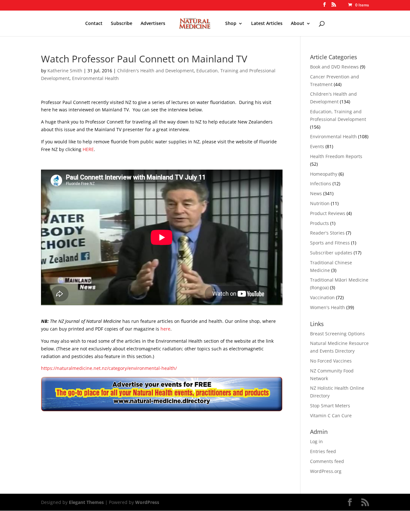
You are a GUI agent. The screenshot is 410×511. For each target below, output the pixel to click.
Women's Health (327, 307)
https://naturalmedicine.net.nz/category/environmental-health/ (109, 368)
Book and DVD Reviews (334, 67)
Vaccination (322, 297)
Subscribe (121, 23)
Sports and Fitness (330, 243)
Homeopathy (323, 174)
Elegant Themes (86, 502)
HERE (88, 149)
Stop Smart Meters (330, 406)
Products (319, 223)
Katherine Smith (64, 71)
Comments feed (327, 461)
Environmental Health (95, 78)
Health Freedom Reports (336, 156)
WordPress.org (325, 471)
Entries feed (323, 451)
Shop (230, 23)
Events (317, 146)
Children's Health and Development (155, 71)
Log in (316, 441)
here (165, 329)
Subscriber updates (331, 253)
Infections (320, 183)
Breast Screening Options (337, 334)
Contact (93, 23)
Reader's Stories (327, 233)
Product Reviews (327, 213)
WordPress (147, 502)
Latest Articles (267, 23)
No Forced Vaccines (331, 361)
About (297, 23)
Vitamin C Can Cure (331, 415)
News (316, 193)
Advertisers (153, 23)
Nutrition (320, 203)
